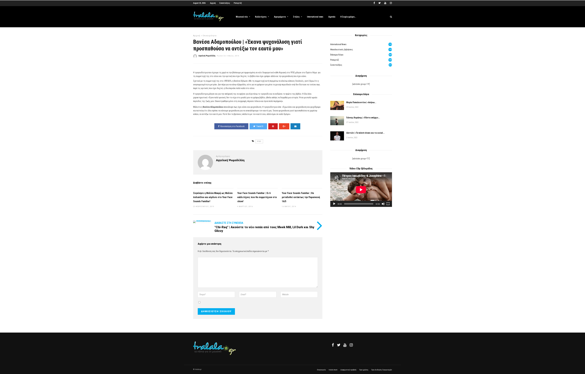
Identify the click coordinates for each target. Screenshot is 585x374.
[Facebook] (333, 344)
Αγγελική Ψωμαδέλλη (207, 56)
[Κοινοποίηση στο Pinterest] (273, 126)
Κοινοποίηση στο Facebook (232, 126)
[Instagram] (391, 3)
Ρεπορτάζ (238, 3)
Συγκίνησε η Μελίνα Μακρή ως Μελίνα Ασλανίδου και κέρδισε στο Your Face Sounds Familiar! (212, 197)
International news (315, 17)
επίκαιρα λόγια (336, 54)
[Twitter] (338, 344)
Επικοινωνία (321, 370)
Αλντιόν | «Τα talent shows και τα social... (365, 133)
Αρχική (213, 3)
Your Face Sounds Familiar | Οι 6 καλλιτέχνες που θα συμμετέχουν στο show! (257, 197)
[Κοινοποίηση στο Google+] (284, 126)
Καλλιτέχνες (261, 17)
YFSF (259, 141)
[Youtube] (385, 3)
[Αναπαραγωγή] (334, 203)
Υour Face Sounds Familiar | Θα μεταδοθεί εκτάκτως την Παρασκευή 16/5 (301, 197)
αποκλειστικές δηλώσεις (341, 49)
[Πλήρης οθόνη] (388, 203)
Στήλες (296, 17)
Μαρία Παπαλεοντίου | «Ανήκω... (361, 102)
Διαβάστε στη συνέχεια (228, 222)
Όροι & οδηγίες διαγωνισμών (381, 370)
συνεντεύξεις (336, 65)
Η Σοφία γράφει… (348, 17)
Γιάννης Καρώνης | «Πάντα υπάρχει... (363, 117)
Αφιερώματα (280, 17)
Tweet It (259, 126)
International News (338, 44)
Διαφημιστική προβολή (348, 370)
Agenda (331, 17)
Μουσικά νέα (242, 17)
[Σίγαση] (383, 203)
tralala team (333, 370)
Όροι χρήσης (363, 370)
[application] (361, 189)
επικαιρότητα (210, 36)
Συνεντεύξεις (224, 3)
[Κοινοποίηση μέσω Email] (295, 126)
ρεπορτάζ (334, 60)
